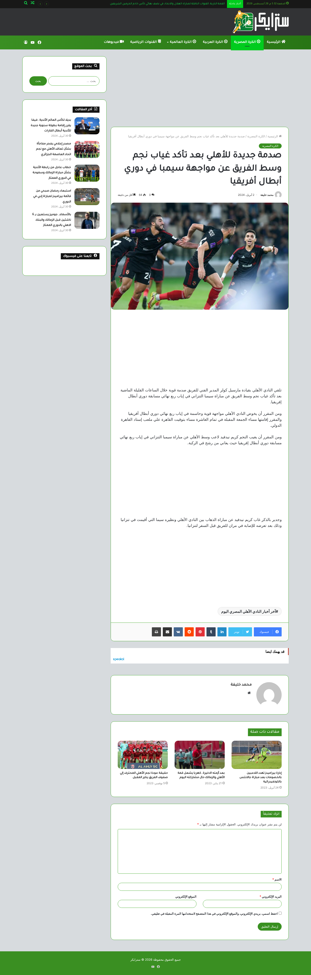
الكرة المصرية (245, 42)
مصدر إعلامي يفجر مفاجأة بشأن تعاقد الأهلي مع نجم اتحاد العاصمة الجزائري (53, 149)
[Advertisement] (200, 88)
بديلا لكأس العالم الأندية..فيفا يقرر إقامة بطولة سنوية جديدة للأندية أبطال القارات (51, 126)
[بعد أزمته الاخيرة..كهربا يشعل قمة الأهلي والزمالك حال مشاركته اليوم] (200, 755)
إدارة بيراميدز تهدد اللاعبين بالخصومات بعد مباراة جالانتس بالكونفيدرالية (261, 778)
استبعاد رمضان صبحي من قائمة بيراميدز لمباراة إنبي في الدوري (52, 196)
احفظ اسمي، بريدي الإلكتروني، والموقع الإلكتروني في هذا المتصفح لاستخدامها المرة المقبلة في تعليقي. (214, 913)
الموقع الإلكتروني (185, 896)
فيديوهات (112, 42)
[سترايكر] (260, 21)
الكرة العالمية (181, 42)
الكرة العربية (213, 42)
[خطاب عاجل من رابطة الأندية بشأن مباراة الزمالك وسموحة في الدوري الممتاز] (86, 173)
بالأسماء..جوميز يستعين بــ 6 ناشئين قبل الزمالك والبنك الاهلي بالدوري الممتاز (51, 220)
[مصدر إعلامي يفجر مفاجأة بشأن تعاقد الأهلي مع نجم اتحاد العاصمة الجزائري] (86, 149)
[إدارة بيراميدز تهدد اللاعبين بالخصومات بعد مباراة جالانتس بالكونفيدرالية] (257, 755)
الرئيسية (274, 42)
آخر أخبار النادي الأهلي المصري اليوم (248, 611)
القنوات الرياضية (144, 42)
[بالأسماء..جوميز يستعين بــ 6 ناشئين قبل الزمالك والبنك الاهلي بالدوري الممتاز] (86, 220)
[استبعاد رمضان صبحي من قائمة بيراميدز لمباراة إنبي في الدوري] (86, 196)
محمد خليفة (266, 195)
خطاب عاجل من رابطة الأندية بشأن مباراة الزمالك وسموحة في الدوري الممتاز (52, 173)
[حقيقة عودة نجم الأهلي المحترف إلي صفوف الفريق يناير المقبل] (143, 755)
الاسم (277, 879)
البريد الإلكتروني (271, 896)
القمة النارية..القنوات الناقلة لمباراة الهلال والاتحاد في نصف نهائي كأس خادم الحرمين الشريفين (167, 4)
